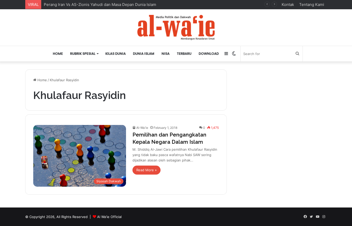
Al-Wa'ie (142, 128)
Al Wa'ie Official (109, 217)
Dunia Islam (143, 53)
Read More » (146, 170)
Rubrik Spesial (82, 53)
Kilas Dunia (115, 53)
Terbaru (184, 53)
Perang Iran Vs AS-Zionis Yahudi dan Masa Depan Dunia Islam (100, 4)
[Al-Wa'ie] (176, 27)
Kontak (288, 4)
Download (209, 53)
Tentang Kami (311, 4)
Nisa (166, 53)
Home (58, 53)
